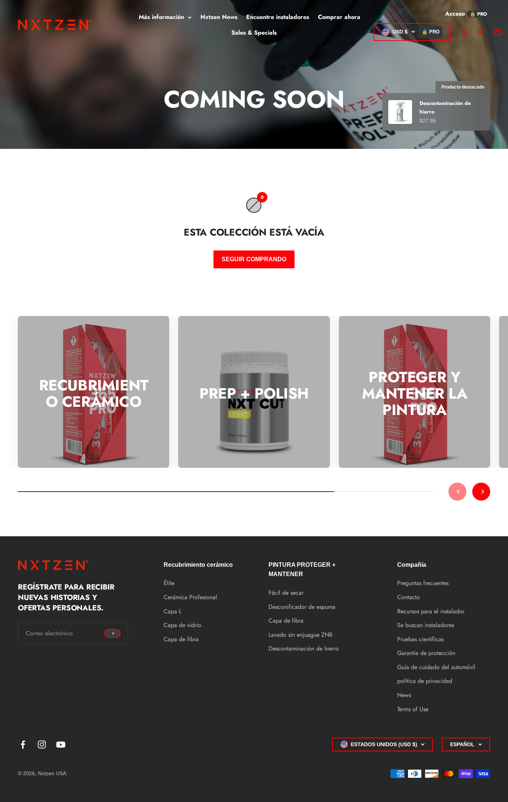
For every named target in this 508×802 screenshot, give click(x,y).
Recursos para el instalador (430, 611)
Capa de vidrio (182, 625)
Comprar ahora (339, 17)
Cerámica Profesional (190, 597)
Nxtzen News (218, 17)
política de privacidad (424, 681)
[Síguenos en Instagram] (42, 744)
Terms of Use (412, 709)
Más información (161, 17)
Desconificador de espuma (302, 607)
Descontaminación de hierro (304, 648)
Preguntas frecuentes (422, 583)
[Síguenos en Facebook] (23, 744)
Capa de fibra (181, 639)
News (404, 695)
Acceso (455, 13)
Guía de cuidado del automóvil (436, 667)
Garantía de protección (426, 653)
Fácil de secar (286, 592)
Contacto (408, 597)
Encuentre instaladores (277, 17)
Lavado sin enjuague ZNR (300, 634)
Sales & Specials (254, 32)
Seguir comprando (254, 259)
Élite (169, 583)
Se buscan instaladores (425, 625)
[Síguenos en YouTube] (61, 744)
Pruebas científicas (420, 639)
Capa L (172, 611)
